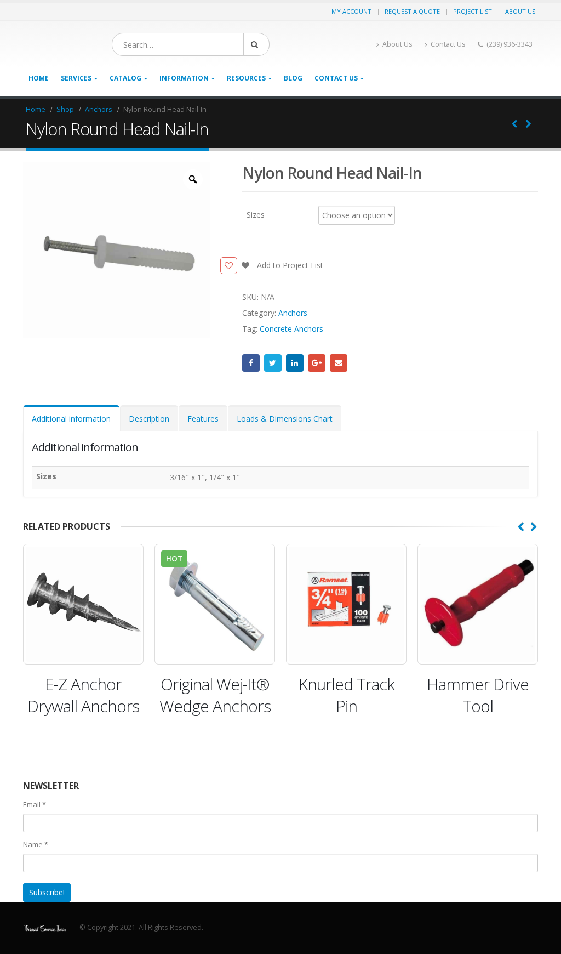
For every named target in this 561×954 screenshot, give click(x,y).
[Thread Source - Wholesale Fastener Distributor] (45, 927)
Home (38, 78)
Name (35, 844)
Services (76, 78)
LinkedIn (295, 363)
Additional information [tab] (71, 418)
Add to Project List (289, 265)
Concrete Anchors (291, 328)
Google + (316, 363)
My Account (351, 11)
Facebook (251, 363)
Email (338, 363)
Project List (472, 11)
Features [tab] (203, 418)
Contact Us (448, 44)
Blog (293, 78)
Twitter (273, 363)
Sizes (256, 214)
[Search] (256, 44)
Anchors (292, 313)
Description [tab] (149, 418)
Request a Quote (412, 11)
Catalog (125, 78)
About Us (520, 11)
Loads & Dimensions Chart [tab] (285, 418)
